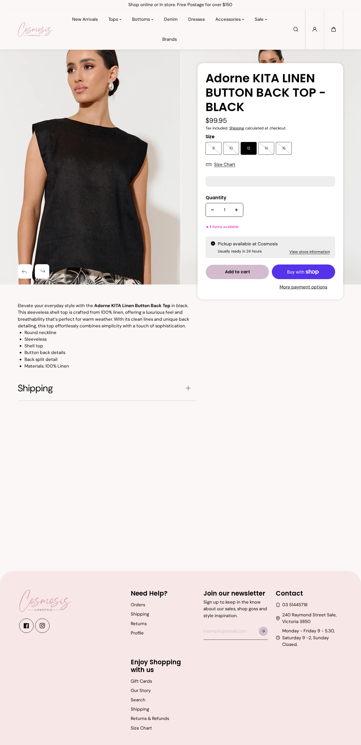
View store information (309, 251)
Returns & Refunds (150, 718)
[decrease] (212, 210)
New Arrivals (85, 19)
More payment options (303, 287)
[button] (333, 29)
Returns (139, 623)
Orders (138, 605)
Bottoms (141, 19)
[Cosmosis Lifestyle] (35, 29)
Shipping (236, 128)
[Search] (295, 29)
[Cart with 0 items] (333, 29)
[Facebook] (26, 625)
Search (138, 700)
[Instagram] (42, 625)
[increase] (236, 210)
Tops (113, 19)
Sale (259, 19)
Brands (169, 39)
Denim (171, 19)
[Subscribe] (263, 631)
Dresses (196, 19)
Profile (137, 633)
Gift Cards (141, 681)
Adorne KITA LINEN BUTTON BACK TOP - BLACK (266, 93)
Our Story (141, 690)
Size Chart (224, 164)
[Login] (314, 29)
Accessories (228, 19)
